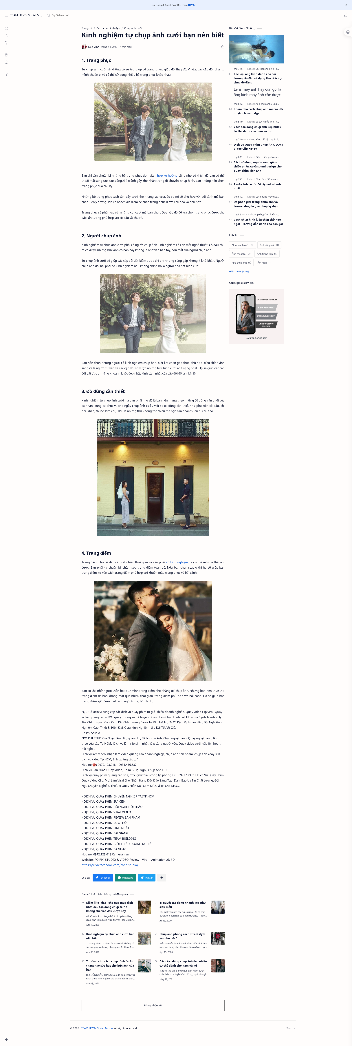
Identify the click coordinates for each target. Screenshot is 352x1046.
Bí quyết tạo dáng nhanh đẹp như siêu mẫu (183, 905)
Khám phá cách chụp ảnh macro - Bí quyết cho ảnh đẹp (258, 111)
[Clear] (104, 15)
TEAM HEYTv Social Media (26, 15)
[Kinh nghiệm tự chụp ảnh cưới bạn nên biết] (144, 938)
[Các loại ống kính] (266, 68)
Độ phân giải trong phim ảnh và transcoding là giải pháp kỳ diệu (256, 204)
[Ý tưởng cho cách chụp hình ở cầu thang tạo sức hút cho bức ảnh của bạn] (144, 965)
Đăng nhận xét (153, 1005)
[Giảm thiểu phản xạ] (267, 157)
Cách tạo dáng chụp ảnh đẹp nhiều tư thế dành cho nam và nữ (183, 963)
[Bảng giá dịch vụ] (265, 139)
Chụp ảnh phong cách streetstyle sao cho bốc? (182, 936)
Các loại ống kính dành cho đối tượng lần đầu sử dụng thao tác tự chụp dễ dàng (258, 78)
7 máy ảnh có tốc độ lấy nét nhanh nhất (257, 186)
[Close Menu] (346, 5)
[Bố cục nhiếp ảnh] (266, 121)
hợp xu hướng (167, 176)
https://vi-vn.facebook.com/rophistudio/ (110, 865)
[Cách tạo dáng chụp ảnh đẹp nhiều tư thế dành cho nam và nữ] (218, 965)
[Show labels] (239, 271)
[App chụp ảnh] (264, 103)
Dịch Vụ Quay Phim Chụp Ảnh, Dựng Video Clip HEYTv (258, 147)
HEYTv (191, 5)
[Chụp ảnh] (262, 179)
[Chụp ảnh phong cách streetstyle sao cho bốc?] (218, 938)
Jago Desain (162, 1028)
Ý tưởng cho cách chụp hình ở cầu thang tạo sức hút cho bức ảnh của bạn (110, 965)
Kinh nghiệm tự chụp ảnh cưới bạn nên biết (110, 936)
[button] (345, 15)
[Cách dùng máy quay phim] (271, 196)
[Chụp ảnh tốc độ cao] (279, 179)
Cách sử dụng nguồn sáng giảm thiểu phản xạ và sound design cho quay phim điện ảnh (258, 166)
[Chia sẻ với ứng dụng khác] (161, 877)
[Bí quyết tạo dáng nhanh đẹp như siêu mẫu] (218, 907)
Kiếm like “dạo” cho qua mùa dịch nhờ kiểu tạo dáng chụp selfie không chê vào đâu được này (109, 907)
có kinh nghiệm (177, 562)
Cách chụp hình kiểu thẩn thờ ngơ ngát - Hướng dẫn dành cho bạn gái (258, 222)
